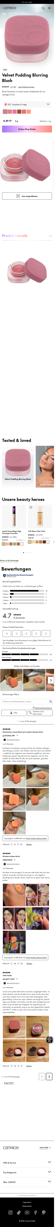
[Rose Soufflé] (10, 112)
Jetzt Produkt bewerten (26, 87)
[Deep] (44, 541)
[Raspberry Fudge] (5, 112)
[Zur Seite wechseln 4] (30, 552)
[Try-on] (31, 507)
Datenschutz (27, 1206)
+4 (48, 542)
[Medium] (37, 541)
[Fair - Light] (33, 541)
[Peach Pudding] (29, 112)
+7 (22, 544)
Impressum (27, 1202)
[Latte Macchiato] (18, 544)
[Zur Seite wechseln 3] (28, 552)
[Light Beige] (3, 544)
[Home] (9, 8)
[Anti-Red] (14, 544)
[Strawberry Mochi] (24, 112)
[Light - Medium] (29, 541)
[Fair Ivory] (7, 544)
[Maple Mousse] (19, 112)
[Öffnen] (49, 8)
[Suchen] (43, 8)
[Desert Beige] (11, 544)
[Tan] (40, 541)
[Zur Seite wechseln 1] (23, 552)
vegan (5, 69)
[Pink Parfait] (15, 112)
